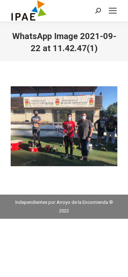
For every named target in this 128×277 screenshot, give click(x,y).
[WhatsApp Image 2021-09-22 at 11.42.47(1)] (64, 126)
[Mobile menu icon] (112, 10)
